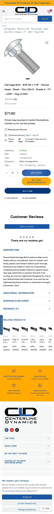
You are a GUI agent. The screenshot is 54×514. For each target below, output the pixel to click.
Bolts (5, 336)
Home (4, 25)
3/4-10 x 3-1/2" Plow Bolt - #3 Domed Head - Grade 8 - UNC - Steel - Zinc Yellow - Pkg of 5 (24, 340)
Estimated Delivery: (17, 135)
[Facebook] (7, 430)
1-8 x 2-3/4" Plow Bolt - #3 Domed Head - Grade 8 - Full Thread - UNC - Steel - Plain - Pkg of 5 (43, 340)
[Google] (12, 430)
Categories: (9, 161)
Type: (7, 158)
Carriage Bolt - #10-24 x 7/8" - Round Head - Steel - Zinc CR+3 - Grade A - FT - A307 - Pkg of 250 (28, 89)
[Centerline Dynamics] (26, 11)
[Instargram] (17, 430)
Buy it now (28, 191)
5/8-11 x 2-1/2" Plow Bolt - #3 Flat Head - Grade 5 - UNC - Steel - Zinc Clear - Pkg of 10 (6, 341)
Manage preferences (27, 509)
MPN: (7, 154)
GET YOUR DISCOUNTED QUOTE (36, 181)
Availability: (9, 150)
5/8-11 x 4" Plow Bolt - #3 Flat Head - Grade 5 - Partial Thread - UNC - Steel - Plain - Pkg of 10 (15, 340)
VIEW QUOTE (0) (1, 324)
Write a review (10, 104)
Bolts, (22, 161)
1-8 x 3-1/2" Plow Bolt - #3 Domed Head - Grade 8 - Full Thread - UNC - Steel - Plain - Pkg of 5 (34, 340)
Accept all (27, 497)
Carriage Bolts (31, 161)
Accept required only (27, 503)
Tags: (7, 165)
